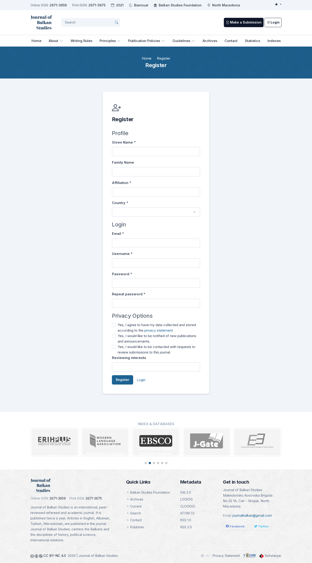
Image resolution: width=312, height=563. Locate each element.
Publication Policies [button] (144, 41)
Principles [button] (108, 41)
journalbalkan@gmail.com (252, 515)
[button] (146, 463)
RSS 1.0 (185, 520)
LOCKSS (186, 499)
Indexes (274, 41)
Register (122, 380)
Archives (210, 41)
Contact (231, 41)
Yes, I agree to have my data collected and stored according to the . (157, 328)
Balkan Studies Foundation (180, 5)
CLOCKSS (187, 506)
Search (135, 513)
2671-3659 (58, 5)
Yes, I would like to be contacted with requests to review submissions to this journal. (156, 349)
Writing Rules (81, 41)
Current (135, 506)
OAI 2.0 (185, 492)
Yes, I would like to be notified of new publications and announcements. (157, 338)
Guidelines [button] (181, 41)
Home (36, 41)
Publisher (136, 527)
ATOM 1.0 (187, 513)
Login (141, 380)
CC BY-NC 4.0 (54, 555)
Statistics (252, 41)
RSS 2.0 (186, 527)
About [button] (53, 41)
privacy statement (158, 330)
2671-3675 (97, 5)
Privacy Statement (226, 556)
